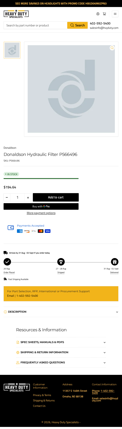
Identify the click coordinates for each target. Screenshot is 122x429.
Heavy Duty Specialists (65, 422)
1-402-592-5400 (27, 296)
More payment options (41, 213)
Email (10, 296)
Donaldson (10, 148)
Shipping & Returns (44, 400)
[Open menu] (115, 14)
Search (80, 25)
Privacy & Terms (42, 395)
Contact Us (39, 406)
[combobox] (46, 25)
